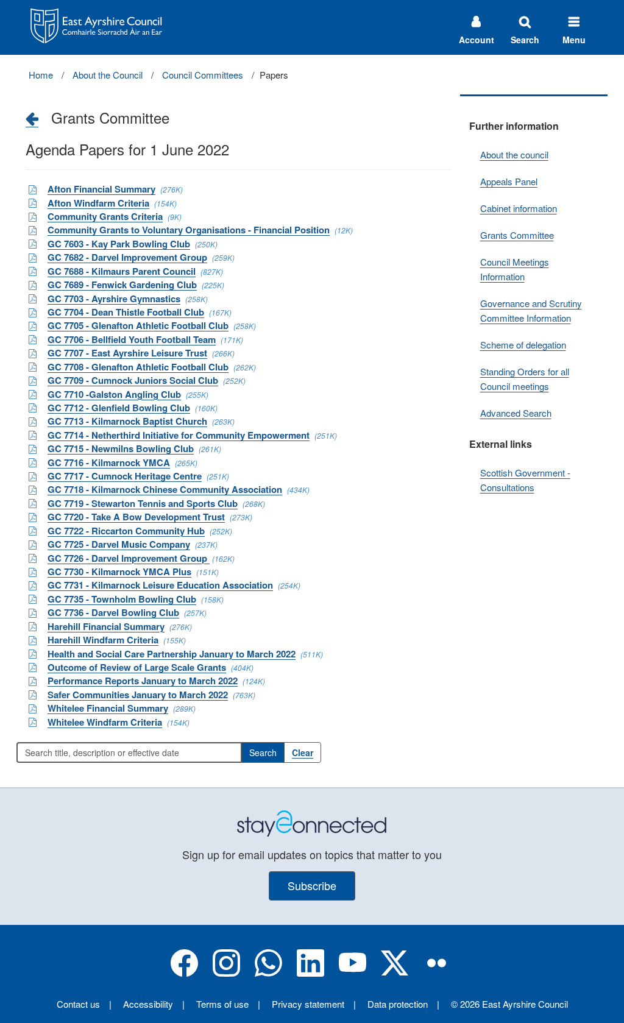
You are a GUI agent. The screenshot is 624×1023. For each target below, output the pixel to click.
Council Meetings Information (514, 269)
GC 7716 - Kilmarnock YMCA (109, 462)
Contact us (78, 1003)
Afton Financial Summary (101, 189)
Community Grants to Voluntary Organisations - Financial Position (189, 229)
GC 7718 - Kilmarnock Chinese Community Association (165, 489)
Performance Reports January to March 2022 (143, 680)
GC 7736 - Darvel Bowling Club (113, 612)
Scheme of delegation (523, 344)
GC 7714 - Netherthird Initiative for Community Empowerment (179, 435)
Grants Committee (517, 234)
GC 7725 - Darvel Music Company (119, 544)
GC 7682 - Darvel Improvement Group (127, 257)
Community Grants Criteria (105, 216)
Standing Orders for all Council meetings (524, 378)
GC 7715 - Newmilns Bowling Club (121, 448)
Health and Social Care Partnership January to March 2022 (172, 653)
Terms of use (222, 1003)
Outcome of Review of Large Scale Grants (137, 667)
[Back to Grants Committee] (32, 118)
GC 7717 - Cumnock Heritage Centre (125, 476)
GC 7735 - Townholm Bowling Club (122, 599)
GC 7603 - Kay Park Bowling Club (119, 243)
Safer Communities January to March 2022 (138, 694)
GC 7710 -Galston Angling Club (114, 394)
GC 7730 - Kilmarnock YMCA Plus (119, 571)
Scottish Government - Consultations (525, 480)
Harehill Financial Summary (106, 626)
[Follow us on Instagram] (226, 972)
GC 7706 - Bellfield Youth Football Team (132, 339)
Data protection (397, 1003)
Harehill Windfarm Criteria (103, 639)
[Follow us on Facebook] (184, 972)
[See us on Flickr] (436, 972)
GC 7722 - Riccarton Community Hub (126, 530)
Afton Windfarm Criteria (98, 203)
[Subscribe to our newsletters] (312, 821)
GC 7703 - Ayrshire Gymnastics (114, 298)
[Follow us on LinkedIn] (310, 972)
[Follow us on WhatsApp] (268, 972)
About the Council (108, 74)
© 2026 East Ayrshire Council (509, 1003)
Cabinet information (518, 208)
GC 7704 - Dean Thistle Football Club (126, 312)
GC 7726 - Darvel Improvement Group (129, 558)
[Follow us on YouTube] (352, 972)
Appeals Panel (508, 181)
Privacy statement (308, 1003)
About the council (514, 154)
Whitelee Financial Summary (108, 708)
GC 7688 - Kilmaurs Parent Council (122, 271)
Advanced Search (515, 412)
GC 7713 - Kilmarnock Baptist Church (127, 421)
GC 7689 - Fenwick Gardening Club (122, 284)
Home (41, 74)
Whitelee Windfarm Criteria (105, 722)
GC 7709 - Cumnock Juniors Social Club (133, 380)
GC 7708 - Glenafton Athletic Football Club (138, 366)
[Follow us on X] (394, 972)
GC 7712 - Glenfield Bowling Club (119, 407)
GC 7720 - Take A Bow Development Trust (136, 516)
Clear (302, 752)
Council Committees (202, 74)
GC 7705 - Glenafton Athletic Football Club (138, 325)
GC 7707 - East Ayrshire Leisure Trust (127, 352)
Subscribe (312, 885)
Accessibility (148, 1003)
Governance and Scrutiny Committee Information (531, 310)
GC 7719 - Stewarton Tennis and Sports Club (143, 503)
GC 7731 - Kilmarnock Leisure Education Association (160, 585)
